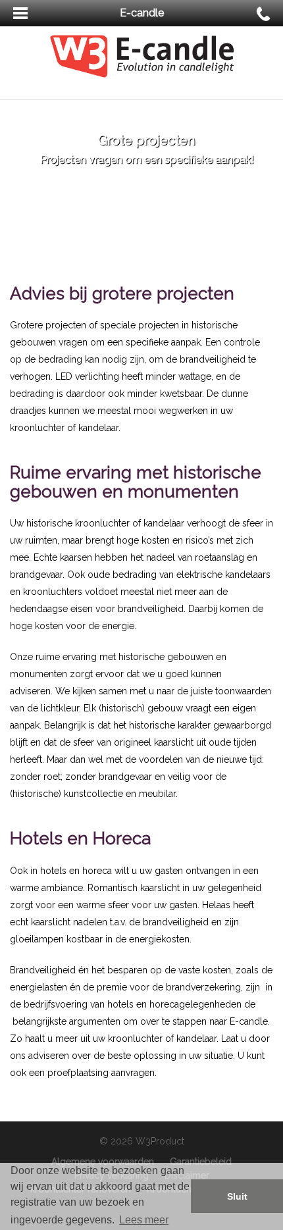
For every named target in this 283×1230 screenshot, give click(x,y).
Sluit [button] (237, 1196)
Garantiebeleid (201, 1161)
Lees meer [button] (143, 1219)
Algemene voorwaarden (102, 1161)
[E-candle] (142, 55)
